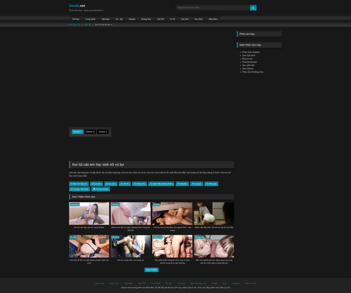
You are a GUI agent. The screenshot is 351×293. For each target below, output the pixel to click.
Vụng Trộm (114, 283)
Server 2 (103, 132)
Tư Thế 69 (155, 283)
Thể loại (75, 19)
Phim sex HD (250, 283)
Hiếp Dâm (213, 19)
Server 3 (90, 132)
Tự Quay (181, 283)
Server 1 (77, 132)
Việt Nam (106, 19)
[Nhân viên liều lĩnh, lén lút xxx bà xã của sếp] (214, 213)
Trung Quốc (90, 19)
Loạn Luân (99, 283)
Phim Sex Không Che (252, 72)
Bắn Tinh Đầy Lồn (198, 283)
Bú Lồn (169, 283)
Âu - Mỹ (119, 19)
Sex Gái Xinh (248, 55)
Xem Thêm (151, 270)
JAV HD (160, 19)
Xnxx (225, 283)
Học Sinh (199, 19)
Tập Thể (142, 283)
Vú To (172, 19)
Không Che (146, 19)
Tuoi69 (214, 283)
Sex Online (247, 68)
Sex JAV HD (248, 65)
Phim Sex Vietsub (251, 52)
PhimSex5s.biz (249, 62)
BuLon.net (247, 59)
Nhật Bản (129, 283)
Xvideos (236, 283)
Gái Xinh (185, 19)
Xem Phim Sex (74, 25)
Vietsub (132, 19)
